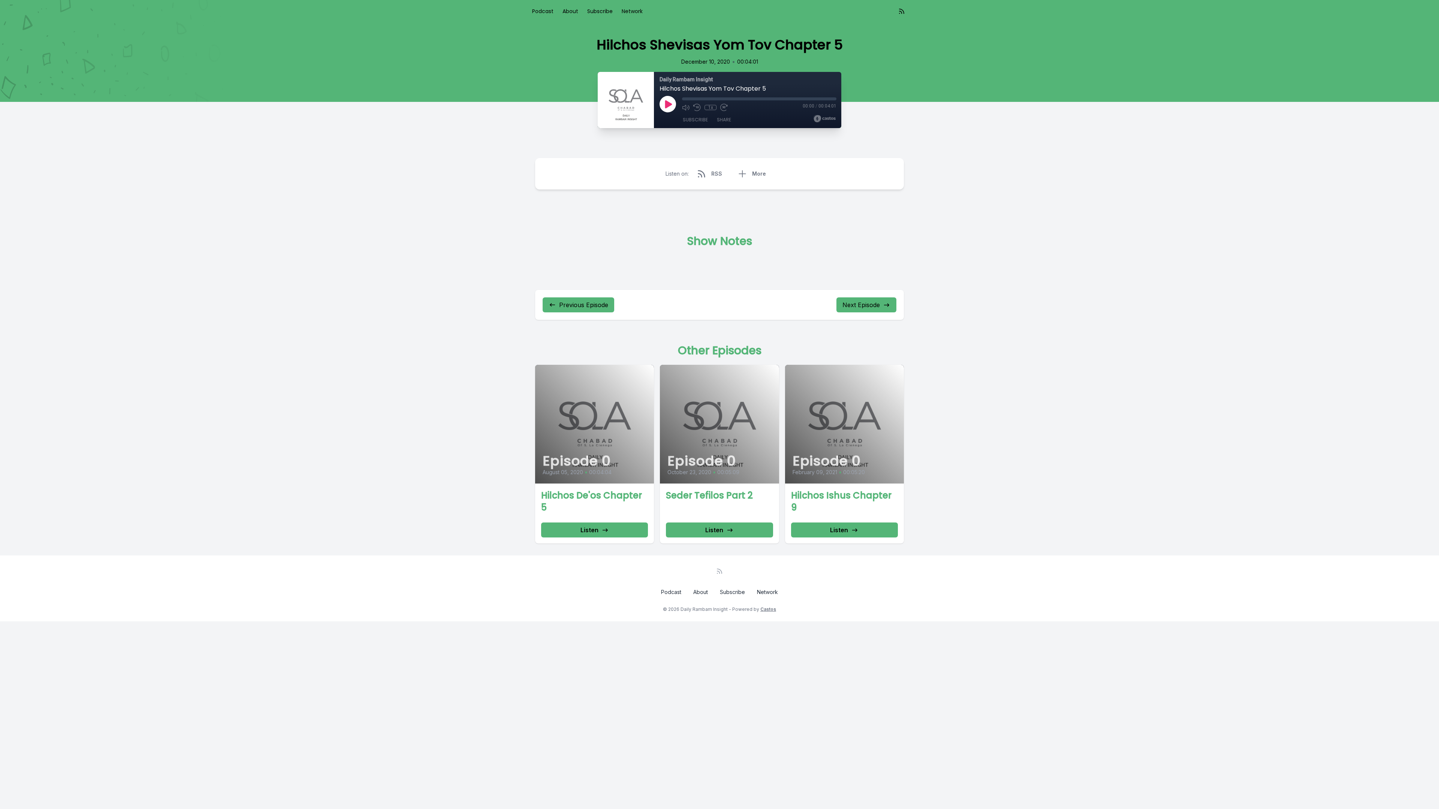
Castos (768, 609)
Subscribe (600, 11)
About (570, 11)
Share (724, 119)
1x (710, 107)
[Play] (668, 104)
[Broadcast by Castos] (825, 118)
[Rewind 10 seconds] (697, 107)
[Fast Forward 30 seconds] (724, 107)
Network (632, 11)
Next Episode (861, 305)
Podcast (542, 11)
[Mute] (686, 107)
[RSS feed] (901, 11)
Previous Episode (583, 305)
